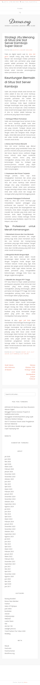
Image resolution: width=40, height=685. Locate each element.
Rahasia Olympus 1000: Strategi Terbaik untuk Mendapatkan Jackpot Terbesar (30, 372)
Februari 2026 (9, 469)
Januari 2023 (9, 554)
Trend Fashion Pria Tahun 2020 (15, 631)
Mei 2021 (8, 569)
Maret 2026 (8, 467)
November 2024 (10, 499)
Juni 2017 (8, 586)
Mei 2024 (8, 514)
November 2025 (10, 477)
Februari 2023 (9, 551)
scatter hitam (9, 621)
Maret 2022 (8, 556)
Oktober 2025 (9, 479)
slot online (24, 353)
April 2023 (8, 546)
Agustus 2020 (9, 576)
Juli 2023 (7, 539)
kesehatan (8, 611)
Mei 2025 (8, 484)
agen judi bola (24, 320)
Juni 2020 (8, 579)
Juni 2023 (8, 541)
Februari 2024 (9, 522)
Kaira (25, 682)
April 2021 (8, 571)
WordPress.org (9, 653)
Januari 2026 (9, 472)
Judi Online (8, 609)
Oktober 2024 (9, 502)
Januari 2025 (9, 494)
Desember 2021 (10, 561)
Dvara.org (20, 22)
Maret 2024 (8, 519)
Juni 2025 (8, 481)
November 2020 (10, 574)
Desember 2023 (10, 526)
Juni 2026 (8, 459)
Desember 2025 (10, 474)
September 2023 (10, 534)
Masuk (7, 646)
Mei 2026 (8, 462)
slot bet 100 (9, 626)
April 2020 (8, 584)
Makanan (8, 619)
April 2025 (8, 486)
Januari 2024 (9, 524)
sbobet (23, 352)
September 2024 (10, 504)
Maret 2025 (8, 489)
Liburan (7, 614)
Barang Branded (10, 599)
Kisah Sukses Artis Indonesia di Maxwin (10, 367)
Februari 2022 (9, 559)
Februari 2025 (9, 492)
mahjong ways (9, 616)
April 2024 (8, 516)
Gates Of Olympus (11, 606)
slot (28, 352)
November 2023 (10, 529)
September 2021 (10, 564)
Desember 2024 (10, 497)
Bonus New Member (11, 601)
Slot (13, 352)
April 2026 (8, 464)
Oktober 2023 (9, 531)
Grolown (29, 50)
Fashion (7, 604)
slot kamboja (14, 353)
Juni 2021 (8, 566)
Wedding (7, 634)
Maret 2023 (8, 549)
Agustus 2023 (9, 536)
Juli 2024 (7, 509)
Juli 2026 (7, 456)
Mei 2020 (8, 581)
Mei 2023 (8, 544)
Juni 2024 (8, 511)
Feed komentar (10, 651)
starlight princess (10, 629)
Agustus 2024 (9, 506)
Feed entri (8, 648)
